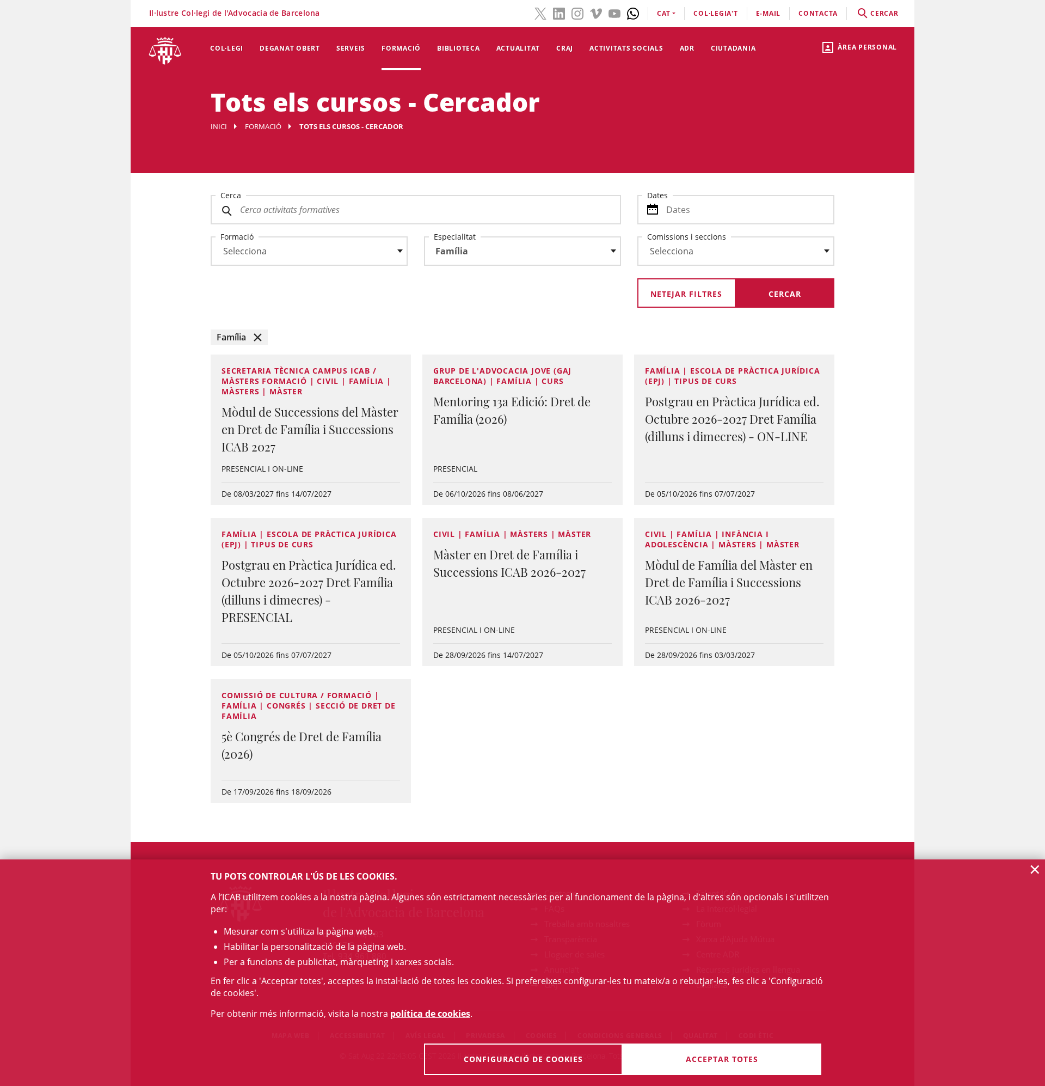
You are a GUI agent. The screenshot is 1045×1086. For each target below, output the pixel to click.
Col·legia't (715, 13)
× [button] (1035, 869)
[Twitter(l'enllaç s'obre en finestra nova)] (540, 13)
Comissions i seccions (686, 236)
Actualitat (518, 48)
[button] (239, 337)
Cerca (230, 195)
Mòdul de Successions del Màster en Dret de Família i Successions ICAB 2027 (310, 429)
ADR (687, 48)
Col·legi (226, 48)
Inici (219, 126)
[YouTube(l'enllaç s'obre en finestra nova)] (614, 13)
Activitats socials (626, 48)
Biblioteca (458, 48)
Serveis (350, 48)
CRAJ (564, 48)
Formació (401, 48)
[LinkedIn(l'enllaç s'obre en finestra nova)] (559, 13)
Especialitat (455, 236)
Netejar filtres (686, 294)
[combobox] (303, 253)
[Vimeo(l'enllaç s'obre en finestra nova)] (596, 13)
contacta (818, 13)
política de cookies (430, 1014)
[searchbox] (309, 251)
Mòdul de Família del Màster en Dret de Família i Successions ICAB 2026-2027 (729, 582)
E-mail (768, 13)
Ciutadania (733, 48)
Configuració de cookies (523, 1059)
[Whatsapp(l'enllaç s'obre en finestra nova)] (633, 13)
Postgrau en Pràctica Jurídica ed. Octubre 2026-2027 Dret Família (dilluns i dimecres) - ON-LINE (732, 418)
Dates (657, 195)
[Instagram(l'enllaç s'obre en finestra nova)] (577, 13)
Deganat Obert (290, 48)
